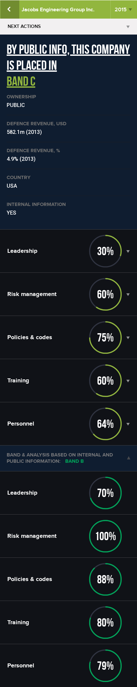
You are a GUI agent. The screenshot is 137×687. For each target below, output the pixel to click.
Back (9, 9)
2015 (121, 10)
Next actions (24, 26)
